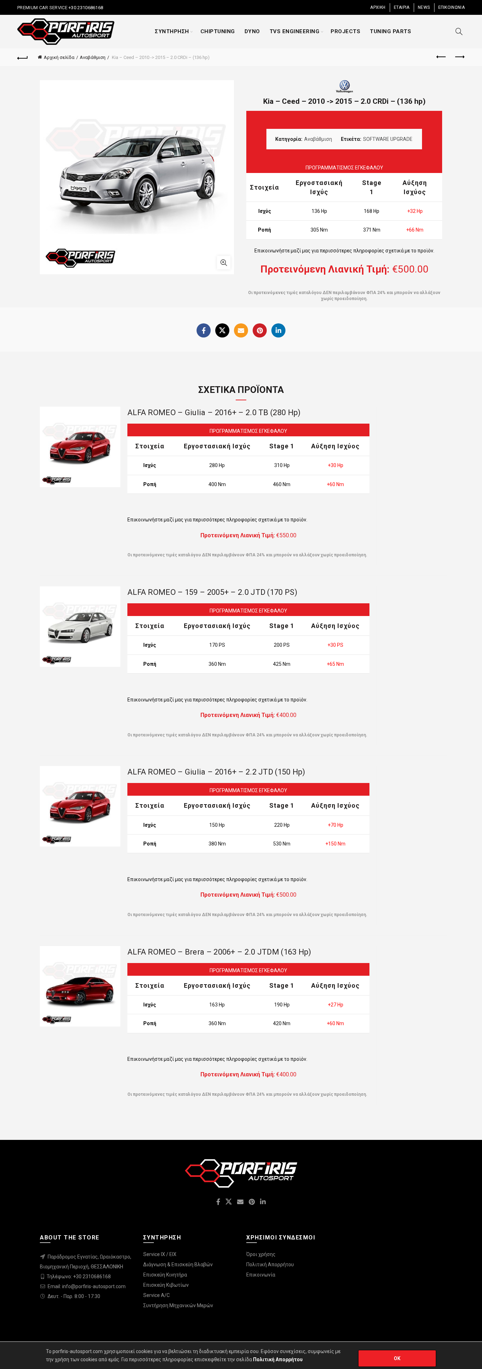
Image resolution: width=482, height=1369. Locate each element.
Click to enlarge (223, 262)
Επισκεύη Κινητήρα (165, 1275)
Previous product (442, 57)
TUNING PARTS (390, 31)
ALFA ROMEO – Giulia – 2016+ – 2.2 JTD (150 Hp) (216, 771)
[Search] (459, 31)
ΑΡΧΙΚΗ (377, 7)
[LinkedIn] (278, 330)
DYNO (252, 31)
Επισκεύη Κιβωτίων (166, 1285)
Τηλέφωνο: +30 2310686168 (79, 1276)
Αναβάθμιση (93, 57)
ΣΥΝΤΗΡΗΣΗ (172, 31)
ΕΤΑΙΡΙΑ (402, 7)
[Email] (241, 330)
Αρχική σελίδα (59, 57)
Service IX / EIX (159, 1254)
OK (397, 1358)
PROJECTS (345, 31)
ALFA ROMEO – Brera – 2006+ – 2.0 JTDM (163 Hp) (219, 951)
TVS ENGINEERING (295, 31)
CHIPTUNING (217, 31)
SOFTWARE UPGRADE (387, 139)
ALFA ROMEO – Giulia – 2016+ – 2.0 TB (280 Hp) (214, 412)
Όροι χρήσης (261, 1254)
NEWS (424, 7)
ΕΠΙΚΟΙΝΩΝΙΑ (451, 7)
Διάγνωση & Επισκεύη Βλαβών (178, 1264)
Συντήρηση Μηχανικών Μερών (178, 1305)
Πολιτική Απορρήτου (270, 1264)
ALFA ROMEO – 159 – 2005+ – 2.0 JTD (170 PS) (212, 592)
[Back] (22, 57)
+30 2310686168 (85, 7)
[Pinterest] (260, 330)
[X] (222, 330)
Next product (459, 57)
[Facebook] (204, 330)
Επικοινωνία (260, 1275)
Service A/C (156, 1295)
